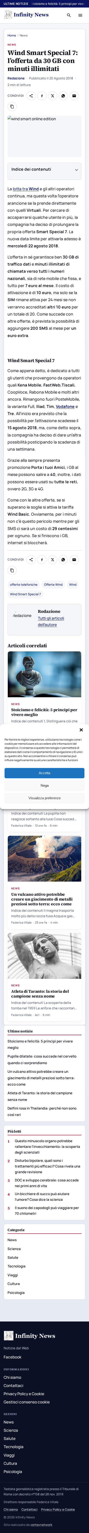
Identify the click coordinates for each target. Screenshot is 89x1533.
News (12, 44)
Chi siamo (12, 1377)
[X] (52, 95)
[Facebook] (41, 95)
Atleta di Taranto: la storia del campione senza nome (40, 993)
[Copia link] (12, 106)
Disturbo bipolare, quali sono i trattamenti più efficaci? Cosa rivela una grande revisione (47, 1166)
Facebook (12, 1357)
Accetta (44, 773)
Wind (72, 584)
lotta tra (26, 188)
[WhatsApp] (63, 95)
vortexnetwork (41, 1525)
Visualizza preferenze (45, 798)
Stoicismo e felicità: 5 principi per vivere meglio (44, 712)
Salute (13, 1257)
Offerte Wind (53, 584)
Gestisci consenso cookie (27, 1402)
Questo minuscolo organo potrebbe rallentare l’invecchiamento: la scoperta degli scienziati (47, 1147)
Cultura (14, 1283)
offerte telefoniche (23, 584)
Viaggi (13, 1275)
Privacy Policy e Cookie (24, 1393)
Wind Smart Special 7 (25, 594)
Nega (45, 785)
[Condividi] (31, 95)
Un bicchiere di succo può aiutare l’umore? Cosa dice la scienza (42, 1196)
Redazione (16, 78)
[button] (81, 730)
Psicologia (16, 1292)
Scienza (14, 1248)
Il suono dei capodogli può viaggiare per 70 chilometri (47, 1210)
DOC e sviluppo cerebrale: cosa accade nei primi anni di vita (47, 1183)
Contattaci (13, 1385)
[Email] (74, 95)
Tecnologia (17, 1266)
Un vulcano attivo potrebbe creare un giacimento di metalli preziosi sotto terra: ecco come (42, 899)
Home (12, 35)
